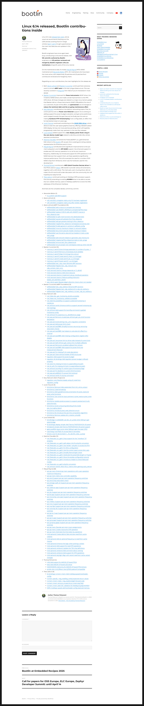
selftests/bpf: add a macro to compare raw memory (64, 207)
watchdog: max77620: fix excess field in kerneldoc (63, 431)
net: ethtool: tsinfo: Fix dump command (60, 375)
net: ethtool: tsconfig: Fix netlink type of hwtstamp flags (65, 368)
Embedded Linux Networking (105, 57)
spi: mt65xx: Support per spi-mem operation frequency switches (68, 501)
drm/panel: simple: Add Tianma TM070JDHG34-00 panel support (68, 427)
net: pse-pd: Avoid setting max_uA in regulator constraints (66, 322)
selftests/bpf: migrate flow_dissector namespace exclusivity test (68, 224)
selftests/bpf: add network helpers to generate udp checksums (68, 238)
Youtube (101, 73)
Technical (24, 46)
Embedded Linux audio (103, 49)
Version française (103, 71)
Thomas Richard (49, 165)
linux (34, 48)
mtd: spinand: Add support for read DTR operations (64, 546)
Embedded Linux (102, 42)
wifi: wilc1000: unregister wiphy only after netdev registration (67, 203)
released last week (58, 37)
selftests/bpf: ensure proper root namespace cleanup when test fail (69, 245)
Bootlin (24, 698)
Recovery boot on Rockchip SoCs (109, 118)
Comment (25, 619)
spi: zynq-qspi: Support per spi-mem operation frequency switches (69, 520)
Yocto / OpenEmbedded (103, 47)
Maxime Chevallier (50, 139)
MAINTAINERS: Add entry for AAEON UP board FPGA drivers (66, 567)
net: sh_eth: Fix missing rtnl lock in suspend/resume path (66, 366)
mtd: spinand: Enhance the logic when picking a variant (65, 543)
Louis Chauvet (48, 123)
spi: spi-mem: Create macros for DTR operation (62, 529)
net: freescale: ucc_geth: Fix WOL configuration (62, 448)
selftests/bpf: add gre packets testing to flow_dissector (65, 221)
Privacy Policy (31, 698)
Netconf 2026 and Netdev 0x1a (108, 111)
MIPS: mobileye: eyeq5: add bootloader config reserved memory (68, 588)
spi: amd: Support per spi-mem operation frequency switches (67, 478)
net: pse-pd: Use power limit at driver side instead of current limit (68, 340)
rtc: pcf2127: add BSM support (56, 196)
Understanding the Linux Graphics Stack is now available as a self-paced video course (110, 104)
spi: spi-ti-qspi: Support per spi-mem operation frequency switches (69, 518)
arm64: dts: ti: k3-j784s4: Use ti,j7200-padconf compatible (66, 569)
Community (100, 13)
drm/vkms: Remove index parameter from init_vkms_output (67, 387)
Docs (92, 13)
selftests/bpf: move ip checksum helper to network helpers (66, 228)
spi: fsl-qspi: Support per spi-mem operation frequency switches (68, 494)
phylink (58, 142)
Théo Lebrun (48, 177)
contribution (25, 48)
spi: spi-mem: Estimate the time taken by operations (64, 532)
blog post (61, 90)
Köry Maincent (48, 109)
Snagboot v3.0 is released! (107, 97)
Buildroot (99, 45)
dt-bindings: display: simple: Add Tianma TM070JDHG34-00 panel (69, 424)
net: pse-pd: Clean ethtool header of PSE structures (64, 354)
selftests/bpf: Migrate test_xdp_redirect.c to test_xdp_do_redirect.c (69, 291)
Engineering (76, 13)
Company (110, 13)
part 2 (54, 44)
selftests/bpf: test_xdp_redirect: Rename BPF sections (65, 287)
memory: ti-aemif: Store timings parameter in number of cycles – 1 (69, 249)
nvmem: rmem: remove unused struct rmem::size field (65, 583)
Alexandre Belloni (59, 72)
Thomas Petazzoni (27, 41)
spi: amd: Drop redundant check (57, 480)
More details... (62, 600)
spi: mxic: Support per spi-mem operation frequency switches (67, 504)
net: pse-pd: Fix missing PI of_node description (62, 352)
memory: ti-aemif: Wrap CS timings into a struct (63, 254)
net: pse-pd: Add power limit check (58, 324)
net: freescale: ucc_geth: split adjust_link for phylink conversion (68, 443)
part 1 (50, 44)
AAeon (58, 168)
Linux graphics (101, 59)
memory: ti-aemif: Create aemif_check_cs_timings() (64, 256)
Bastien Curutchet (66, 86)
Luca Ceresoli (48, 132)
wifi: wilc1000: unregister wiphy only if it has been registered (67, 200)
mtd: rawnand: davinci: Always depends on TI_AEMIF (64, 270)
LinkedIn (100, 75)
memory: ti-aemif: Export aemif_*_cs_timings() (62, 261)
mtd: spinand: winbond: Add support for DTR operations (65, 553)
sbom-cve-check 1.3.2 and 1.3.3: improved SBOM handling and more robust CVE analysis (111, 90)
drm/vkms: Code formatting (56, 389)
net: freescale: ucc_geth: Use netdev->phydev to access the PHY (68, 445)
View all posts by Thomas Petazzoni (75, 600)
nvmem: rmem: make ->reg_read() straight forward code (65, 581)
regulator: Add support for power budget (60, 357)
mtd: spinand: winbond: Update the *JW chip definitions (66, 548)
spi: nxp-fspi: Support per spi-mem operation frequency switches (68, 506)
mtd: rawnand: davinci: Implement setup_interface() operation (67, 275)
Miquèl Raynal (71, 69)
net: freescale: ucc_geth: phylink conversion (61, 464)
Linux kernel (100, 43)
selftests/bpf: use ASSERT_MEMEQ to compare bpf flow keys (67, 210)
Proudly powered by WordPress (44, 698)
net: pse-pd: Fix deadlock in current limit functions (64, 371)
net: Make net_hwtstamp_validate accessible (62, 298)
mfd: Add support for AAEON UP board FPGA (62, 562)
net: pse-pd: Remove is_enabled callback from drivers (64, 345)
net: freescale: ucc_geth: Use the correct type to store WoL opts (68, 450)
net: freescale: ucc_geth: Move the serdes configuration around (68, 457)
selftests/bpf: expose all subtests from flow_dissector (64, 219)
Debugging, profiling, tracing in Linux (107, 54)
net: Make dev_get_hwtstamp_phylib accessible (63, 296)
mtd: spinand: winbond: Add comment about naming (65, 550)
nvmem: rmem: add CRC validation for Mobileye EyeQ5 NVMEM (68, 585)
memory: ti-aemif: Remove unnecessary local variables (65, 252)
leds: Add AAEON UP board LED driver (59, 564)
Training (85, 13)
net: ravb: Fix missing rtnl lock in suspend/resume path (65, 364)
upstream (24, 50)
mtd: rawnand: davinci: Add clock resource (61, 273)
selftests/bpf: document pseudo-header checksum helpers (66, 231)
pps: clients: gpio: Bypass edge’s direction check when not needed (69, 282)
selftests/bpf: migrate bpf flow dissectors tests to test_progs (67, 240)
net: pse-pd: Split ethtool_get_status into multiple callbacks (67, 343)
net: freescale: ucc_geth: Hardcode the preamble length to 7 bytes (69, 455)
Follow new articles (104, 76)
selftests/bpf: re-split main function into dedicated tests (65, 217)
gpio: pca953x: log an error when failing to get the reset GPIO (67, 429)
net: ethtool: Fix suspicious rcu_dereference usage (63, 315)
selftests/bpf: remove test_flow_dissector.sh (61, 242)
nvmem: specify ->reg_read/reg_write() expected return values (67, 578)
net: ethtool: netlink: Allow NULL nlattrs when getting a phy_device (69, 466)
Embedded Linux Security (104, 56)
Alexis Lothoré (52, 86)
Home (68, 13)
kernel (31, 48)
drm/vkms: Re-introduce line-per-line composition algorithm (67, 413)
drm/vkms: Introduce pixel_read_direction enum (63, 410)
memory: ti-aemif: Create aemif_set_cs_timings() (63, 259)
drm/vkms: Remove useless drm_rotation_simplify (63, 415)
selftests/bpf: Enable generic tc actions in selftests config (66, 226)
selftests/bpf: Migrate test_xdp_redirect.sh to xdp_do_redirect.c (68, 289)
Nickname (25, 644)
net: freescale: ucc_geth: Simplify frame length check (64, 452)
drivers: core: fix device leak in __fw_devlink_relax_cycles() (66, 434)
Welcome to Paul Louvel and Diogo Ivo (110, 116)
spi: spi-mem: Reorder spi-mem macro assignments (64, 527)
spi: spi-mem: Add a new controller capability (62, 476)
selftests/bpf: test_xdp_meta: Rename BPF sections (64, 263)
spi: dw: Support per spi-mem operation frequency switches (67, 492)
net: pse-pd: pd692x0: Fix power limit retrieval (62, 373)
